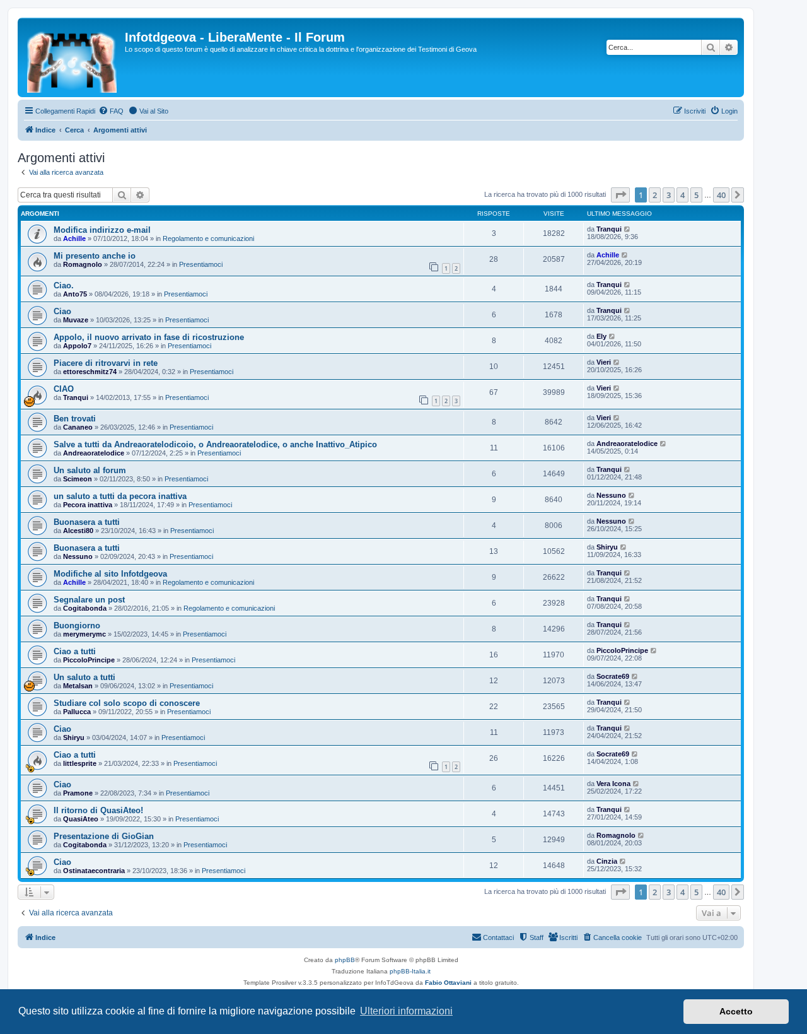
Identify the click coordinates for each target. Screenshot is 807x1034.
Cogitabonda (85, 608)
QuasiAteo (80, 819)
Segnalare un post (89, 599)
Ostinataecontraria (94, 870)
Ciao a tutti (75, 651)
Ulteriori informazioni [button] (406, 1011)
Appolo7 (77, 346)
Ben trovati (75, 418)
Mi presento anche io (95, 256)
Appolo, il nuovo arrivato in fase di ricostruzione (149, 337)
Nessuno (611, 495)
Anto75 (75, 294)
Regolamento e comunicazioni (208, 238)
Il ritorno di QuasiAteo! (98, 810)
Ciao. (64, 285)
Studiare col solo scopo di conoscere (127, 703)
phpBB (345, 959)
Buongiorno (77, 625)
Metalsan (78, 686)
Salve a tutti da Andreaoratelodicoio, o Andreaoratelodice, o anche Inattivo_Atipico (215, 444)
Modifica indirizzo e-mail (102, 230)
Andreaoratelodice (93, 453)
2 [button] (655, 195)
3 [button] (668, 195)
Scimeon (77, 479)
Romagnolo (82, 264)
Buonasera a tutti (87, 522)
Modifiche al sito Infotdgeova (110, 574)
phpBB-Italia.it (410, 971)
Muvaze (75, 320)
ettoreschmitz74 (90, 371)
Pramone (78, 793)
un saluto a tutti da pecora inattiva (120, 496)
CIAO (64, 389)
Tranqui (609, 229)
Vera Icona (613, 783)
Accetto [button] (736, 1011)
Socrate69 (612, 676)
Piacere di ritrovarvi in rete (106, 363)
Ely (601, 336)
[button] (620, 195)
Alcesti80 (78, 530)
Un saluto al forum (90, 470)
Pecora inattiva (87, 504)
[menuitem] (111, 111)
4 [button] (682, 195)
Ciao (62, 311)
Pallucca (77, 711)
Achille (74, 238)
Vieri (603, 362)
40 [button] (721, 195)
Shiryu (607, 547)
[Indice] (73, 57)
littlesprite (79, 763)
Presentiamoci (201, 264)
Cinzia (606, 861)
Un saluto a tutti (84, 677)
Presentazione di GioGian (104, 836)
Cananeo (78, 427)
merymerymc (84, 634)
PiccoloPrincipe (89, 660)
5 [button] (696, 195)
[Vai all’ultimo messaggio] (628, 229)
